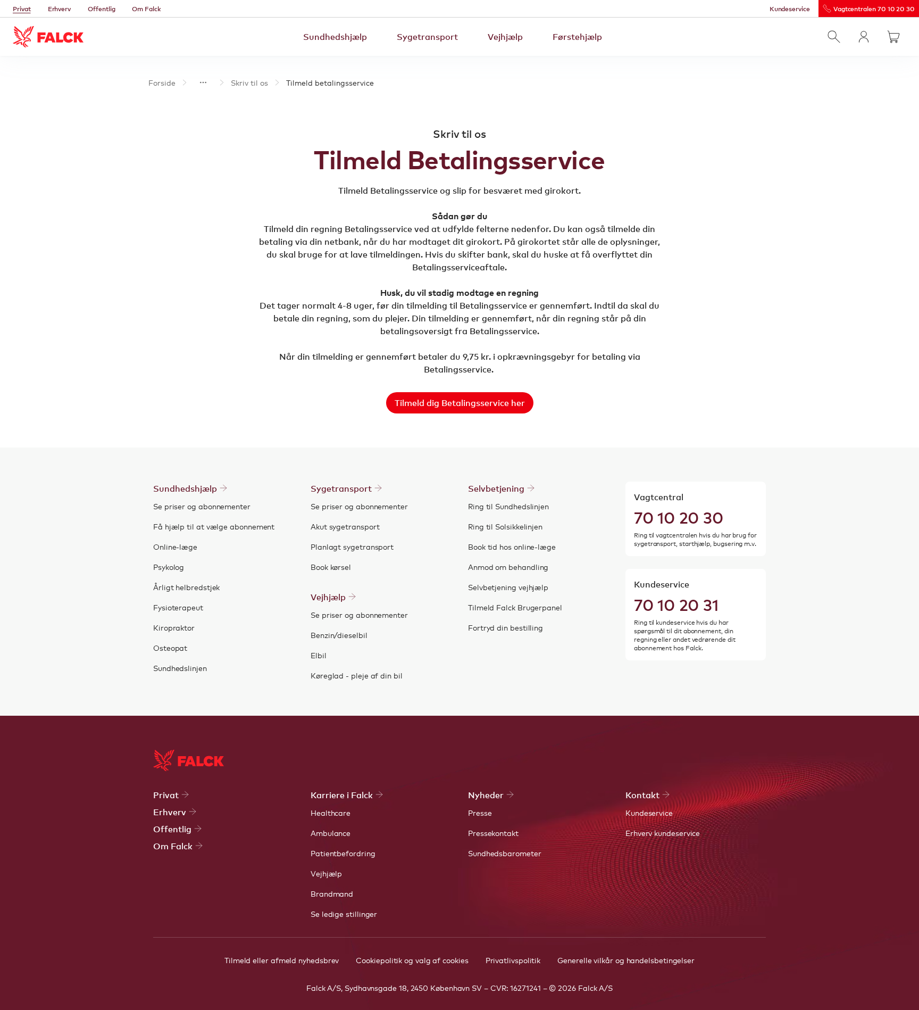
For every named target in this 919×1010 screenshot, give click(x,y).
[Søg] (834, 36)
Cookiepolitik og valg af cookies (412, 960)
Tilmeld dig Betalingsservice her (460, 402)
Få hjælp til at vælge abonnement (213, 526)
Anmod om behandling (508, 567)
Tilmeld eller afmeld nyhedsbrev (281, 960)
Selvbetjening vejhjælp (508, 587)
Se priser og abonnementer (201, 506)
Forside (162, 82)
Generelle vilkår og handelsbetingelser (626, 960)
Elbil (319, 655)
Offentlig (101, 8)
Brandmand (332, 893)
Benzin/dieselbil (339, 635)
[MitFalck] (863, 36)
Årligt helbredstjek (186, 587)
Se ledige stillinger (344, 913)
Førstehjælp (577, 36)
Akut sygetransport (345, 526)
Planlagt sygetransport (352, 546)
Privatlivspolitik (513, 960)
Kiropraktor (174, 627)
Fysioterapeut (178, 607)
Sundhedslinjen (180, 668)
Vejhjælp (505, 36)
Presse (480, 812)
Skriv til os (249, 82)
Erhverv (59, 8)
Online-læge (175, 546)
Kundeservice (790, 8)
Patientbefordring (343, 853)
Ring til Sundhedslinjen (508, 506)
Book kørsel (331, 567)
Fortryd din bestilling (505, 627)
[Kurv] (893, 36)
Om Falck (146, 8)
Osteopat (170, 647)
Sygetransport (427, 36)
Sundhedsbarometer (504, 853)
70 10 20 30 (678, 516)
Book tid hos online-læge (512, 546)
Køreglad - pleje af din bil (357, 675)
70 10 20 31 (676, 604)
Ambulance (330, 833)
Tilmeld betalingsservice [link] (330, 82)
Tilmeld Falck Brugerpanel (515, 607)
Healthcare (330, 812)
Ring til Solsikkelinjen (505, 526)
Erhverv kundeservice (662, 833)
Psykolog (168, 567)
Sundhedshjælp (335, 36)
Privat (22, 8)
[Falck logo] (188, 760)
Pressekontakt (493, 833)
